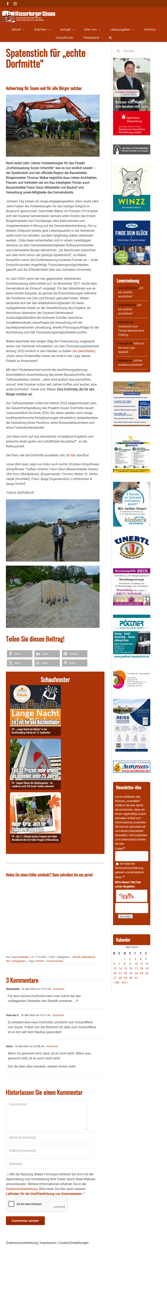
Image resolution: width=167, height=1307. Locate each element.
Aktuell (76, 956)
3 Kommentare (54, 961)
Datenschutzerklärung (129, 868)
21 (120, 973)
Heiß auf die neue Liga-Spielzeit (131, 348)
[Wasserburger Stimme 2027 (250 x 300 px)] (131, 383)
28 (120, 977)
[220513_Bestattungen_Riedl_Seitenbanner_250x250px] (131, 570)
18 (141, 968)
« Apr (116, 982)
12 (146, 963)
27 (114, 977)
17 (136, 968)
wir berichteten (83, 351)
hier (73, 455)
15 (125, 968)
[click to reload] (131, 896)
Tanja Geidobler (20, 956)
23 (130, 973)
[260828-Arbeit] (35, 741)
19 (146, 968)
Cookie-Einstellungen (74, 1243)
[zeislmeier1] (131, 762)
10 (136, 963)
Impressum (48, 1243)
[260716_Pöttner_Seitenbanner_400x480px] (131, 616)
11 (141, 963)
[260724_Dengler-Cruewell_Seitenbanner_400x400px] (131, 437)
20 (114, 973)
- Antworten (58, 989)
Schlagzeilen (18, 961)
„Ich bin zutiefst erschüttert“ (130, 292)
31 (136, 977)
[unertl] (131, 537)
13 (114, 968)
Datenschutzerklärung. (22, 1189)
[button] (110, 38)
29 (125, 977)
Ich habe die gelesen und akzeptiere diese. (129, 870)
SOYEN (39, 961)
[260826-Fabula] (35, 687)
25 (141, 973)
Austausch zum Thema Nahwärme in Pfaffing (131, 331)
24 (136, 973)
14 (120, 968)
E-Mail (120, 848)
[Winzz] (131, 165)
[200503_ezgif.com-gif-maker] (131, 483)
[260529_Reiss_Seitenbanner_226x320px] (131, 701)
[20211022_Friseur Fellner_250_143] (131, 670)
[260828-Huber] (35, 795)
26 (146, 973)
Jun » (124, 982)
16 (130, 968)
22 (125, 973)
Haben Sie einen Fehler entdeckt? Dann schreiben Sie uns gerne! (49, 874)
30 (130, 977)
